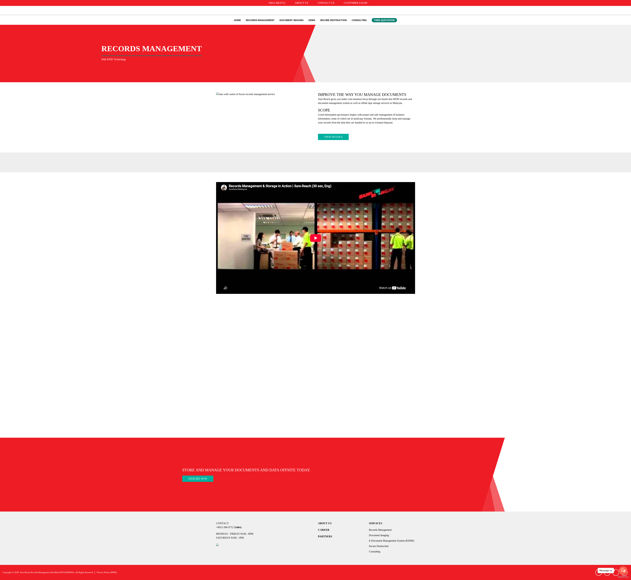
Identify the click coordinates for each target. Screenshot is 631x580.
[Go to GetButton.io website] (623, 577)
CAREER (323, 529)
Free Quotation (384, 20)
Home (237, 20)
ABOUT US (325, 523)
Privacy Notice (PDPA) (107, 572)
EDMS (312, 20)
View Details (333, 136)
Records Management (260, 20)
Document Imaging (292, 20)
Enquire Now (197, 478)
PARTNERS (325, 536)
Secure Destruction (333, 20)
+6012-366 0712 (225, 527)
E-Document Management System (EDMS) (391, 540)
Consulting (359, 20)
